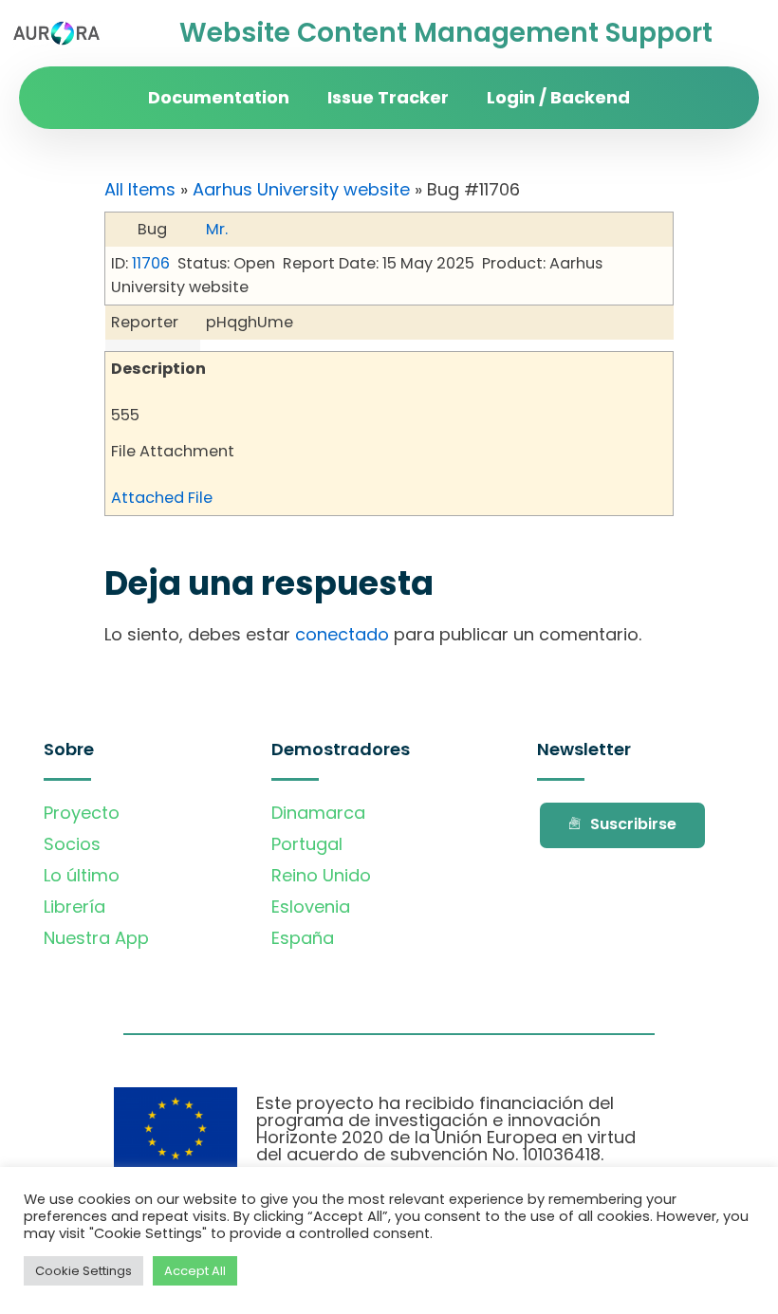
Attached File (162, 498)
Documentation (218, 97)
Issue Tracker (388, 97)
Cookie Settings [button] (83, 1271)
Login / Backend (558, 97)
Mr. (217, 229)
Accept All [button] (195, 1271)
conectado (342, 634)
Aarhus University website (301, 189)
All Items (140, 189)
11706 (151, 263)
